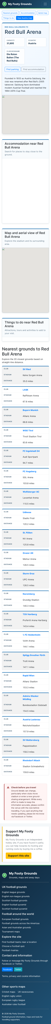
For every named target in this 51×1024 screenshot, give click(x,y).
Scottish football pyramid (14, 908)
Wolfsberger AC (31, 491)
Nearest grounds (10, 13)
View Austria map (24, 18)
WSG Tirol (28, 430)
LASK (25, 389)
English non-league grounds (16, 896)
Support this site (18, 855)
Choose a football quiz (13, 946)
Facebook (7, 969)
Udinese (27, 512)
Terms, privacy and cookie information (21, 976)
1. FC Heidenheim (31, 634)
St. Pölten (27, 532)
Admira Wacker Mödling (31, 697)
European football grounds (15, 919)
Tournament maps (11, 931)
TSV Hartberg (30, 614)
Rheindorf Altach (31, 760)
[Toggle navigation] (45, 4)
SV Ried (27, 369)
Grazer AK (28, 553)
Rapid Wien (28, 675)
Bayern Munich (30, 410)
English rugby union (11, 996)
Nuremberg (29, 594)
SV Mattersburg (31, 740)
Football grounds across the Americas (20, 923)
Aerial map (42, 13)
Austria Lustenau (31, 719)
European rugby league (13, 1000)
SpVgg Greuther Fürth (34, 655)
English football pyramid (14, 904)
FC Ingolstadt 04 (31, 451)
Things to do (8, 18)
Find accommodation (33, 69)
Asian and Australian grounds (16, 927)
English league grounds (13, 892)
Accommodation (28, 13)
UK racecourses (25, 992)
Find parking (12, 69)
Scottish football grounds (14, 900)
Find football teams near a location (19, 942)
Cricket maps (8, 992)
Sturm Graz (28, 573)
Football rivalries (10, 950)
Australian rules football (14, 1004)
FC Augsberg (29, 471)
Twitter (18, 969)
